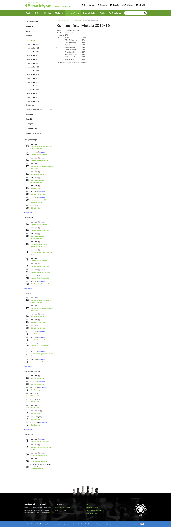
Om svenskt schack (92, 513)
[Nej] (169, 524)
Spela (28, 13)
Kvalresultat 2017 (33, 78)
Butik (102, 13)
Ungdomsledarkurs (36, 469)
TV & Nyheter (115, 13)
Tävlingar (59, 13)
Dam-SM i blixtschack (37, 340)
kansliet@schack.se (63, 507)
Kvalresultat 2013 (33, 90)
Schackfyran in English (34, 133)
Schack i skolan (89, 13)
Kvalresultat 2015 (33, 82)
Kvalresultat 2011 (33, 97)
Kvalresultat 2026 (33, 44)
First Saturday (35, 390)
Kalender (116, 5)
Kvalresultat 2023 (33, 55)
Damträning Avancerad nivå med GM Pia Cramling (41, 147)
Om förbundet (89, 5)
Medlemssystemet (92, 507)
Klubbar (47, 13)
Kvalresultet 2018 (33, 74)
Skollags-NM (34, 396)
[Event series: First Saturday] (39, 387)
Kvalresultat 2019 (33, 71)
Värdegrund (30, 26)
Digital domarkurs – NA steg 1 (40, 441)
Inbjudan (42, 152)
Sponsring (103, 5)
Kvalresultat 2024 (33, 52)
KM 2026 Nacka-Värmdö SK (39, 160)
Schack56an (30, 114)
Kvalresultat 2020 (33, 67)
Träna (37, 13)
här (49, 512)
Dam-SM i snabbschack (38, 334)
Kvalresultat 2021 (33, 63)
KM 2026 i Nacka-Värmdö (38, 154)
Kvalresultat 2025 (33, 48)
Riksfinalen (30, 105)
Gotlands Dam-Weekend (38, 455)
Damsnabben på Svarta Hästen (40, 362)
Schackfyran (73, 13)
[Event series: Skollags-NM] (38, 399)
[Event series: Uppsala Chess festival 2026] (38, 275)
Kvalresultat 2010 (33, 101)
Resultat (69, 20)
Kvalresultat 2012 (33, 93)
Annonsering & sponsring (94, 510)
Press (87, 504)
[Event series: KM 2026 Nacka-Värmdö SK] (38, 264)
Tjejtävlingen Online (37, 174)
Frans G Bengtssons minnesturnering (37, 237)
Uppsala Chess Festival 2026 (40, 272)
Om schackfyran (32, 22)
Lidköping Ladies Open (38, 194)
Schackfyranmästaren (34, 110)
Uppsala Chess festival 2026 (40, 278)
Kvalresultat (30, 40)
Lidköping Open (35, 188)
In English (142, 5)
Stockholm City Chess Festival (40, 284)
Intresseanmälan (32, 128)
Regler (28, 31)
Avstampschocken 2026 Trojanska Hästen (38, 201)
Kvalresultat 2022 (33, 59)
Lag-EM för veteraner (37, 378)
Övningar (29, 124)
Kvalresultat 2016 (76, 20)
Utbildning (129, 5)
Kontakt (29, 119)
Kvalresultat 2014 (33, 86)
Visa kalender (28, 212)
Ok (142, 524)
